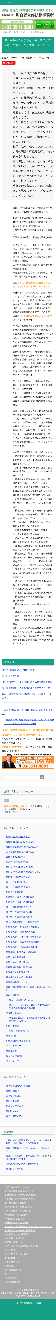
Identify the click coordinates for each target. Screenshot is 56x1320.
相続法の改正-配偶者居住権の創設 (22, 927)
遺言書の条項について (17, 982)
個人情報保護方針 (14, 1056)
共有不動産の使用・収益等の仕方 (22, 922)
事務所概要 (11, 1051)
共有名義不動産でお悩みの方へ (21, 852)
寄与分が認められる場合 (18, 887)
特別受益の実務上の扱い (18, 877)
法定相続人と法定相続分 (18, 972)
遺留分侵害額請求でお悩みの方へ (22, 847)
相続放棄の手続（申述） (18, 962)
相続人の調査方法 (14, 892)
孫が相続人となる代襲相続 (19, 977)
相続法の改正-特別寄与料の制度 (21, 947)
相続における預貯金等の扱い (20, 867)
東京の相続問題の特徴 (17, 862)
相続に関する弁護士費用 (18, 1041)
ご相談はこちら (11, 812)
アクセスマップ (13, 1046)
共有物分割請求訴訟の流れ (19, 912)
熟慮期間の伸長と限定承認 (19, 967)
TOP (14, 32)
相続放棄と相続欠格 (16, 957)
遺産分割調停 (12, 995)
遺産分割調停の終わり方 (21, 1000)
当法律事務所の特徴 (16, 857)
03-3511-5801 (33, 1295)
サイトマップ (12, 1061)
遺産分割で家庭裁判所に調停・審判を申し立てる (28, 1226)
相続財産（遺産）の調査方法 (20, 897)
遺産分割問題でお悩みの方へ (20, 842)
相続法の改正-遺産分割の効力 (20, 932)
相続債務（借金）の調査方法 (20, 902)
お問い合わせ (11, 1266)
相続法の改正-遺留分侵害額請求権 (22, 942)
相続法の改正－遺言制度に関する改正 (24, 937)
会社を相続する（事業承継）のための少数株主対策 (27, 682)
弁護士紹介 (11, 1036)
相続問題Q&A (9, 63)
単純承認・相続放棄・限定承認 (21, 952)
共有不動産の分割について (19, 907)
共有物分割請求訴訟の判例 (19, 917)
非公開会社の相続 (10, 676)
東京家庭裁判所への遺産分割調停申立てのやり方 (26, 688)
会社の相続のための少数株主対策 (18, 670)
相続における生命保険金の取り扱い (23, 872)
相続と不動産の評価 (19, 1031)
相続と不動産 (12, 1026)
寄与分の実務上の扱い (17, 882)
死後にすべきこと (14, 1106)
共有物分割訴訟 (13, 1013)
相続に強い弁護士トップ (18, 836)
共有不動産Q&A (13, 1116)
